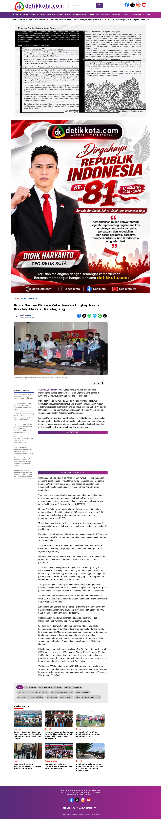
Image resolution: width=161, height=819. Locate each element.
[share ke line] (100, 317)
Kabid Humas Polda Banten (62, 692)
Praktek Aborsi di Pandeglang (87, 697)
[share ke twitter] (84, 317)
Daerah (34, 15)
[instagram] (138, 6)
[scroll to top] (154, 815)
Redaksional (69, 808)
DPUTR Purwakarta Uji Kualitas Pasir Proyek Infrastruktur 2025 (47, 20)
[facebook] (127, 6)
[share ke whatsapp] (90, 317)
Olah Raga (117, 15)
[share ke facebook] (79, 317)
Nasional (24, 15)
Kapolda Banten (82, 692)
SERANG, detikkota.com (50, 390)
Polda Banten (51, 697)
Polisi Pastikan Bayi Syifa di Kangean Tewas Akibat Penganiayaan (106, 20)
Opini (126, 15)
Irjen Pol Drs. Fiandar (73, 687)
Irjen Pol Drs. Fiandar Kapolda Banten (33, 692)
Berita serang (30, 687)
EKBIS (42, 15)
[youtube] (144, 6)
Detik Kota (24, 315)
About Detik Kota (87, 808)
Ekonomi (51, 15)
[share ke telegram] (95, 317)
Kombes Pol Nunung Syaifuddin (30, 697)
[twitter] (133, 6)
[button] (94, 383)
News (15, 15)
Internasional (80, 15)
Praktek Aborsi (66, 697)
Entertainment (64, 15)
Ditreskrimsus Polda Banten (50, 687)
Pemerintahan (137, 15)
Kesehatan (94, 15)
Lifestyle (105, 15)
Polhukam (32, 299)
